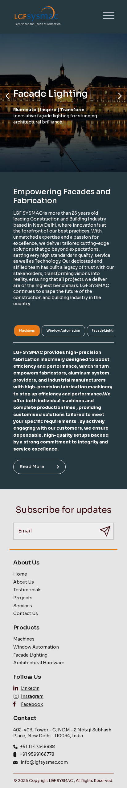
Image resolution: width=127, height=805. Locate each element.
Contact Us (25, 613)
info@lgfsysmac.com (44, 762)
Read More (32, 466)
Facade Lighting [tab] (105, 331)
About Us (23, 582)
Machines (24, 639)
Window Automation (36, 647)
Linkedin (30, 688)
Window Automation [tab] (63, 331)
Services (22, 606)
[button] (7, 96)
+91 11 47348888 (37, 746)
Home (20, 574)
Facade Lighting (30, 655)
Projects (22, 598)
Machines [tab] (27, 331)
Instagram (32, 696)
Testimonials (27, 590)
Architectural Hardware (38, 662)
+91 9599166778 (37, 754)
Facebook (32, 704)
